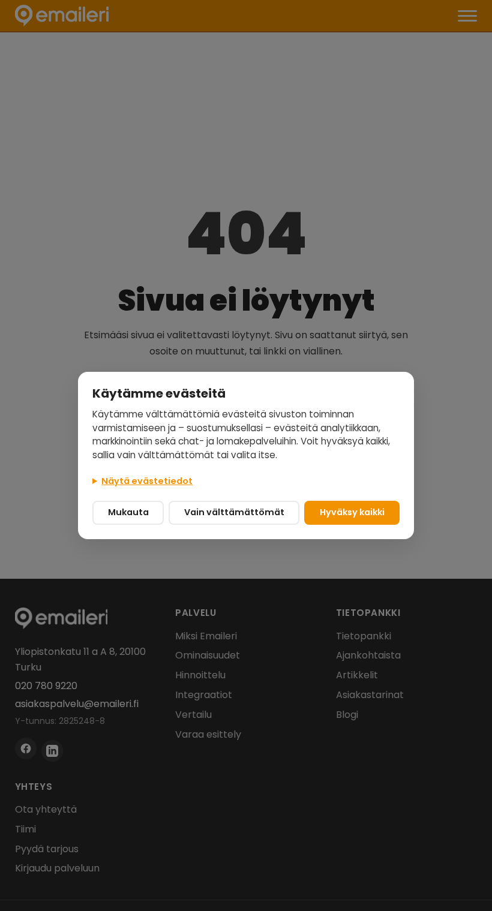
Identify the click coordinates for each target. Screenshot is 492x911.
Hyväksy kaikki (352, 512)
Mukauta (128, 512)
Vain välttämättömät (234, 512)
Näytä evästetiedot (147, 481)
